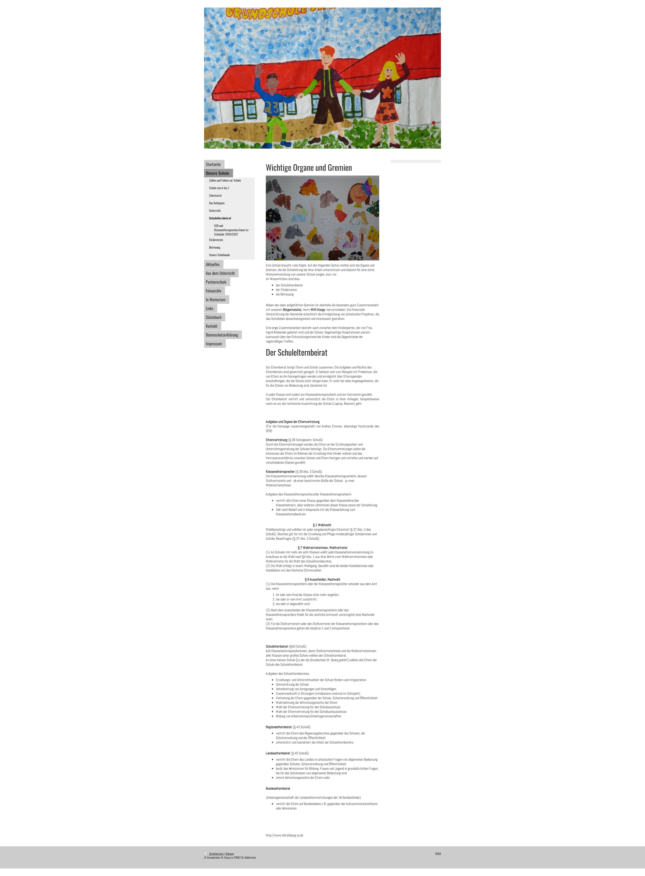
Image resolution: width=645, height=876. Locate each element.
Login (438, 853)
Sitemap (229, 854)
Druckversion (216, 854)
